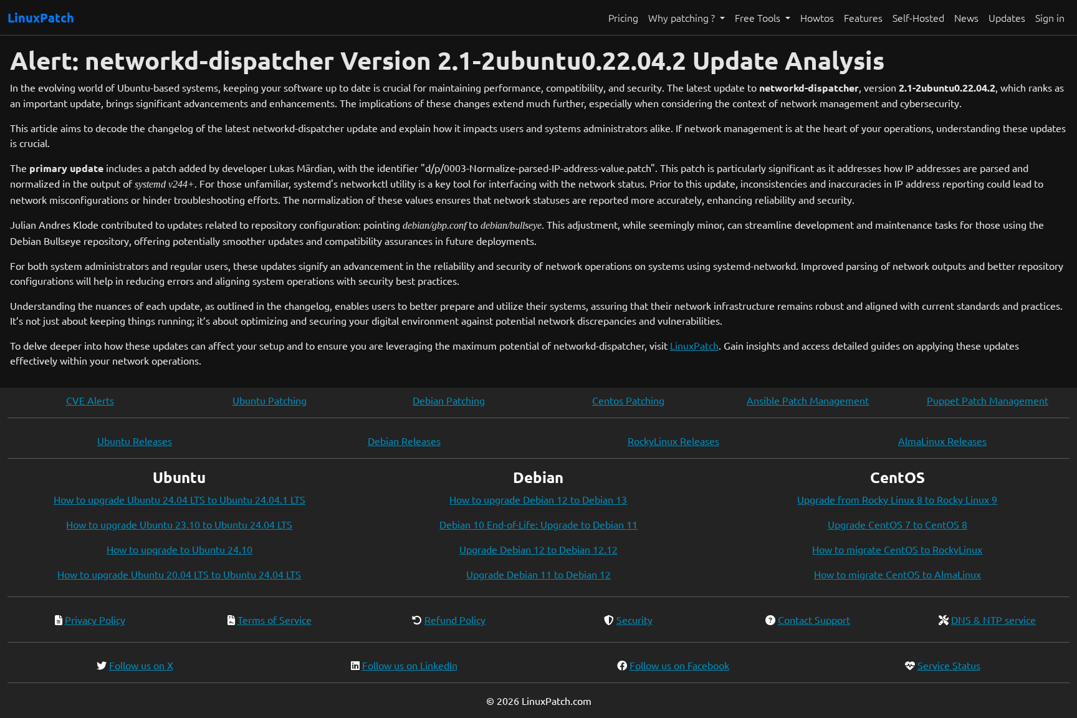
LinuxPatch (40, 17)
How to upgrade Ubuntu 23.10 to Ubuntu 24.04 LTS (179, 524)
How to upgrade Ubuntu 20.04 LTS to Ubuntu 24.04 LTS (179, 574)
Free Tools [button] (759, 17)
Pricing (623, 17)
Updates (1006, 17)
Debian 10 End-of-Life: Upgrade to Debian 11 (538, 524)
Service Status (948, 665)
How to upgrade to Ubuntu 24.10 (179, 549)
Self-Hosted (918, 17)
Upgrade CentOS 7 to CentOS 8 (897, 524)
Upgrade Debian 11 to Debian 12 (538, 574)
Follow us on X (141, 665)
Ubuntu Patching (269, 400)
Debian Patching (449, 400)
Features (863, 17)
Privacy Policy (95, 619)
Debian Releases (404, 440)
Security (634, 619)
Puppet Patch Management (987, 400)
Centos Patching (628, 400)
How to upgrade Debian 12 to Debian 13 (538, 499)
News (966, 17)
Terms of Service (274, 619)
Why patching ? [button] (682, 17)
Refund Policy (455, 619)
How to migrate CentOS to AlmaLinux (897, 574)
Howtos (817, 17)
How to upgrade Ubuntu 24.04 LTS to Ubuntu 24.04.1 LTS (179, 499)
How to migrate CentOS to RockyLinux (897, 549)
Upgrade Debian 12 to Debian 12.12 (538, 549)
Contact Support (814, 619)
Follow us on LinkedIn (409, 665)
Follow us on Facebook (679, 665)
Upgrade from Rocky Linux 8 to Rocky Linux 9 (897, 499)
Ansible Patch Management (808, 400)
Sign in (1050, 17)
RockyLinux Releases (673, 440)
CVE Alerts (90, 400)
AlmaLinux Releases (942, 440)
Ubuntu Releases (134, 440)
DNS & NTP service (993, 619)
